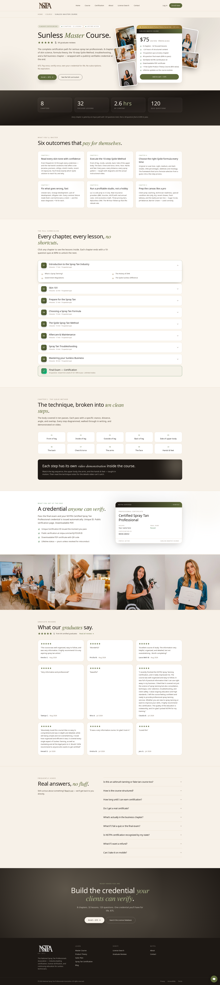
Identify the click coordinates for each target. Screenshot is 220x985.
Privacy (162, 981)
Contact (137, 5)
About (111, 5)
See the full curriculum (70, 77)
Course (87, 5)
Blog (77, 965)
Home (78, 5)
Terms (180, 981)
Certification (99, 5)
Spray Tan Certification (84, 961)
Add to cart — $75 (159, 77)
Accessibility (171, 981)
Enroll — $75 (46, 77)
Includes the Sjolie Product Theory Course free (160, 27)
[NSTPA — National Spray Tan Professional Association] (45, 5)
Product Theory (81, 954)
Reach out (69, 791)
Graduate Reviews (120, 954)
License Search (123, 5)
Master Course (81, 950)
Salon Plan (79, 958)
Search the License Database (121, 920)
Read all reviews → (86, 633)
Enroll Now (176, 5)
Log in (165, 5)
